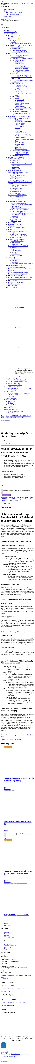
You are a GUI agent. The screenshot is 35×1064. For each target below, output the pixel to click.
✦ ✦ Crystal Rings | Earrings (19, 55)
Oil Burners (14, 178)
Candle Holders (15, 200)
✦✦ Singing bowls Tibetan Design (18, 272)
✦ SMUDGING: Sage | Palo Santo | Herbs (20, 159)
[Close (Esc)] (7, 1061)
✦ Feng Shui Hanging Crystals (16, 227)
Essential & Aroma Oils (18, 175)
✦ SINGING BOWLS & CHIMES (18, 201)
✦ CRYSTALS (12, 53)
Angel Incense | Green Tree (23, 121)
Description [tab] (7, 503)
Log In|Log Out (12, 404)
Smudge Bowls (15, 168)
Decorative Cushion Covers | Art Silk (22, 263)
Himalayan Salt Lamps (17, 47)
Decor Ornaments (16, 250)
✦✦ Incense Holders (17, 155)
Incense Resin (15, 167)
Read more (7, 789)
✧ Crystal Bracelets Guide (11, 14)
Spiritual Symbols (16, 237)
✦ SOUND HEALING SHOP (13, 265)
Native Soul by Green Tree (22, 134)
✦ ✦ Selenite (15, 115)
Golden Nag (18, 131)
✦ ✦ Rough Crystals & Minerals (20, 113)
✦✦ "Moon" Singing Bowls (16, 275)
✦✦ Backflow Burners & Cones (20, 150)
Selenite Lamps (15, 48)
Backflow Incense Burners (22, 152)
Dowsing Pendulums (17, 188)
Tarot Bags (14, 187)
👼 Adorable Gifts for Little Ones (21, 43)
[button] (5, 6)
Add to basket (6, 495)
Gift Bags (14, 260)
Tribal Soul (18, 147)
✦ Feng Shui (11, 229)
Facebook (11, 739)
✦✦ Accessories (12, 280)
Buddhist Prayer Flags (17, 241)
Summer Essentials (16, 255)
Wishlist (10, 406)
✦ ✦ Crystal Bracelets (17, 60)
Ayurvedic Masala (20, 123)
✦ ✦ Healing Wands (17, 109)
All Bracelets (18, 62)
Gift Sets (13, 42)
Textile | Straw (12, 257)
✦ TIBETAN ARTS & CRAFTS (17, 239)
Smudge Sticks (15, 162)
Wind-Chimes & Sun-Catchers (20, 236)
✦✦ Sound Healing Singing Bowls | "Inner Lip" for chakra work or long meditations (20, 278)
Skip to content (5, 1)
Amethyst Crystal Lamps (18, 50)
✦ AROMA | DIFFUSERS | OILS (18, 172)
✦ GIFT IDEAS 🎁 (13, 38)
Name (2, 956)
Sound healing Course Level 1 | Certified (19, 388)
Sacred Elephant (19, 142)
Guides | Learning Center (11, 409)
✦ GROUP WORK (10, 391)
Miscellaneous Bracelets (22, 70)
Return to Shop (15, 1054)
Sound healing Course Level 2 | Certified (19, 390)
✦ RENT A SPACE (10, 398)
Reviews (6, 935)
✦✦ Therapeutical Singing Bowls (17, 274)
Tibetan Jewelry (15, 242)
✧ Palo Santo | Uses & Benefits (13, 12)
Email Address (5, 959)
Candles (13, 198)
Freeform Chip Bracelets (22, 67)
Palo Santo (14, 160)
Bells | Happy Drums (17, 219)
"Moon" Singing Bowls (18, 211)
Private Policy (8, 944)
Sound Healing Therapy (15, 383)
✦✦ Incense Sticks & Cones (19, 118)
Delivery (6, 11)
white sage (15, 500)
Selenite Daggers (16, 191)
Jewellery (14, 247)
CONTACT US (8, 408)
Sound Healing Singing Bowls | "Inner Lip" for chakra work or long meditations (22, 214)
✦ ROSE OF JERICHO (15, 170)
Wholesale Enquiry (9, 937)
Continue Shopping (6, 497)
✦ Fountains (11, 226)
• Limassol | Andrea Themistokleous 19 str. (13, 989)
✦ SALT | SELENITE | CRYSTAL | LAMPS (21, 45)
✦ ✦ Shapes (15, 98)
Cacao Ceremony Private (15, 385)
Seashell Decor (15, 254)
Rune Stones (15, 190)
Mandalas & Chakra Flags (18, 234)
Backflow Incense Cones (22, 154)
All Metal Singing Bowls (18, 203)
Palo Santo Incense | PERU (23, 136)
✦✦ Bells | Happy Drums (15, 282)
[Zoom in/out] (1, 1061)
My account (11, 401)
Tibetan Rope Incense (21, 149)
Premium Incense (20, 137)
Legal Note (7, 949)
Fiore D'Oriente (19, 124)
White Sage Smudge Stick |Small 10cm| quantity (16, 490)
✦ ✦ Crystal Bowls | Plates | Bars (21, 75)
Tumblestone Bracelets (21, 68)
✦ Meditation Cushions (14, 224)
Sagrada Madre (19, 144)
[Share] (5, 1061)
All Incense (18, 120)
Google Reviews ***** (11, 9)
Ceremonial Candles (17, 196)
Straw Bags (14, 262)
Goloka (17, 129)
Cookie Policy (8, 947)
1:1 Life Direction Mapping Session (18, 381)
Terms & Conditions (10, 945)
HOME (6, 30)
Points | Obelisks (19, 106)
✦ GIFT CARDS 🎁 (10, 32)
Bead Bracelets (19, 63)
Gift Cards (14, 40)
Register (10, 403)
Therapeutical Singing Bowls (19, 209)
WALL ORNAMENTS (18, 244)
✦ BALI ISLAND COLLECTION (18, 246)
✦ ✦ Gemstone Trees (17, 83)
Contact (6, 932)
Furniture (14, 252)
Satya (16, 145)
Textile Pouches (15, 259)
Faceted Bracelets (20, 65)
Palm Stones (18, 101)
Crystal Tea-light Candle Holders (20, 52)
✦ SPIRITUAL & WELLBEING (17, 231)
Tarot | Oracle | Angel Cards (19, 185)
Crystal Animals (19, 100)
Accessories (14, 217)
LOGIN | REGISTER (10, 399)
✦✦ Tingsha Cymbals (14, 284)
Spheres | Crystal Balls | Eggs (23, 108)
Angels (13, 232)
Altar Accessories (16, 193)
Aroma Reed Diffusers (17, 180)
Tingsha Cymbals (16, 221)
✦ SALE (10, 37)
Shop (7, 416)
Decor (13, 249)
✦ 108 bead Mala (16, 73)
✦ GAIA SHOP (9, 33)
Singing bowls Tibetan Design (20, 208)
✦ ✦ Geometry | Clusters (18, 96)
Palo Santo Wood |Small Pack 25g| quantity (18, 834)
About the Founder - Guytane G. (17, 380)
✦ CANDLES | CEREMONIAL (17, 195)
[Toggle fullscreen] (3, 1061)
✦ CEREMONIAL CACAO (16, 157)
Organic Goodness (20, 133)
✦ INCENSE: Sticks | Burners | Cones (19, 116)
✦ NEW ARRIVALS (14, 35)
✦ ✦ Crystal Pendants (17, 57)
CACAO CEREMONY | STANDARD (19, 393)
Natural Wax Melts (16, 177)
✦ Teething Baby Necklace (19, 72)
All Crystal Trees (20, 85)
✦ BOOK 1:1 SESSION (11, 378)
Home (2, 416)
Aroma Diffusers (16, 173)
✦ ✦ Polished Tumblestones (19, 111)
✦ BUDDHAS (12, 222)
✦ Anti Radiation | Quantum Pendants (22, 58)
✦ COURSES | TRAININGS (12, 386)
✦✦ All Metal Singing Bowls (16, 267)
